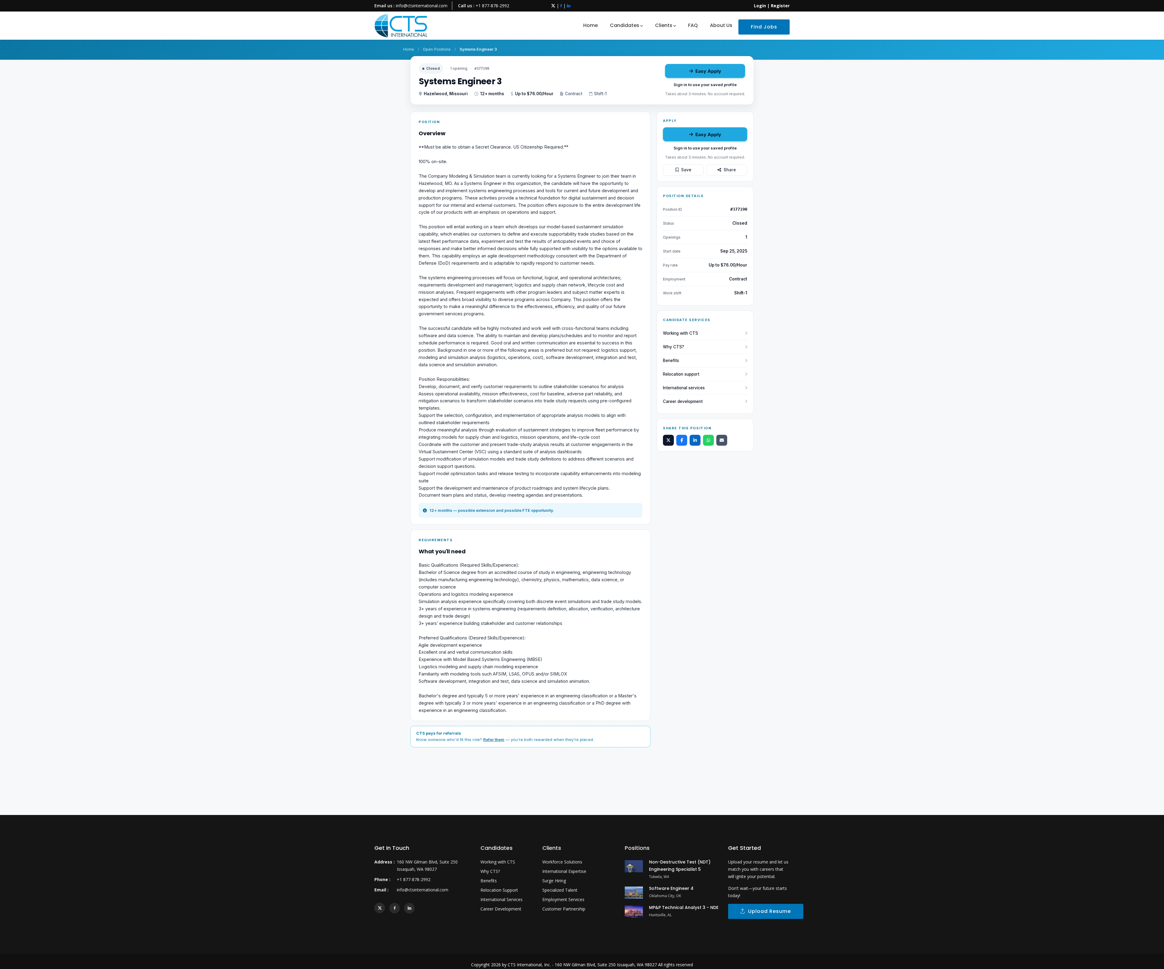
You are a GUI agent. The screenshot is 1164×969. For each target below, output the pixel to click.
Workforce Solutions (562, 862)
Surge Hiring (554, 881)
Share (730, 169)
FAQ (693, 25)
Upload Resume (768, 911)
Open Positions (437, 49)
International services (684, 387)
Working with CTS (680, 333)
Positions (637, 848)
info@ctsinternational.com (421, 5)
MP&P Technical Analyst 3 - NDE (683, 907)
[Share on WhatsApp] (708, 440)
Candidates (624, 25)
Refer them (493, 739)
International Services (501, 899)
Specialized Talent (559, 890)
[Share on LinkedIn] (695, 440)
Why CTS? (673, 346)
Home (590, 25)
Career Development (500, 909)
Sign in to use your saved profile (705, 84)
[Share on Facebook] (681, 440)
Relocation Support (499, 890)
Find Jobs (764, 26)
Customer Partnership (563, 909)
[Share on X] (668, 440)
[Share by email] (721, 440)
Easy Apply (708, 71)
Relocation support (681, 374)
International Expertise (564, 871)
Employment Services (563, 899)
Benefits (671, 360)
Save (686, 169)
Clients (663, 25)
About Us (721, 25)
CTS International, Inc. (529, 964)
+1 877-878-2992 (492, 5)
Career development (683, 401)
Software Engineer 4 (671, 888)
